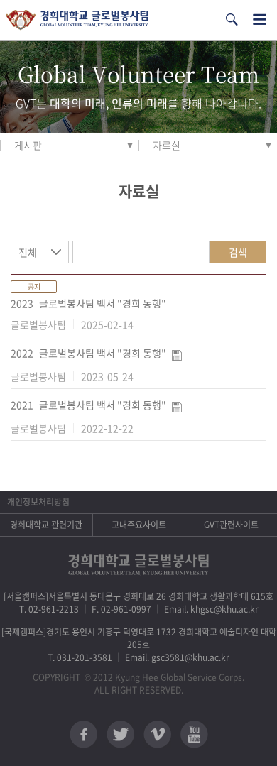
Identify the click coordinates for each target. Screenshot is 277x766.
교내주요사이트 (139, 524)
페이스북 (83, 734)
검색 (238, 252)
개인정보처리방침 (38, 502)
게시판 (28, 145)
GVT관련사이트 (231, 524)
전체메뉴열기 (259, 19)
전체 (27, 252)
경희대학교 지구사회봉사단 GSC (77, 20)
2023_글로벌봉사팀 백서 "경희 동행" (88, 303)
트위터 (120, 734)
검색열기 (231, 19)
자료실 (166, 145)
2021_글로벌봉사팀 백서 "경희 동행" (88, 405)
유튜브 (194, 734)
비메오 (157, 734)
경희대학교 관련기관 (46, 524)
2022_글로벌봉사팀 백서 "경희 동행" (88, 353)
